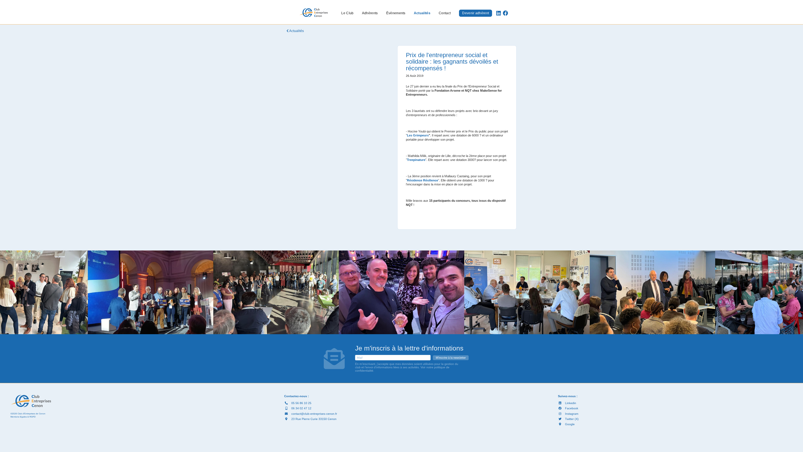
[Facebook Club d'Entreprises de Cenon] (505, 13)
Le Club (347, 13)
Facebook (571, 408)
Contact (445, 13)
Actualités (422, 13)
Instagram (571, 413)
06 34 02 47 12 (300, 408)
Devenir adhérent (475, 13)
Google (569, 424)
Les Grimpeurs (418, 135)
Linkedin (570, 403)
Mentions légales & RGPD (23, 417)
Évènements (395, 13)
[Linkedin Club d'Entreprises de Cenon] (498, 13)
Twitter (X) (571, 419)
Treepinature (416, 160)
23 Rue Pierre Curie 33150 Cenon (313, 419)
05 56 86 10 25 (300, 403)
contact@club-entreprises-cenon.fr (313, 413)
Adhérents (370, 13)
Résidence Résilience (422, 180)
